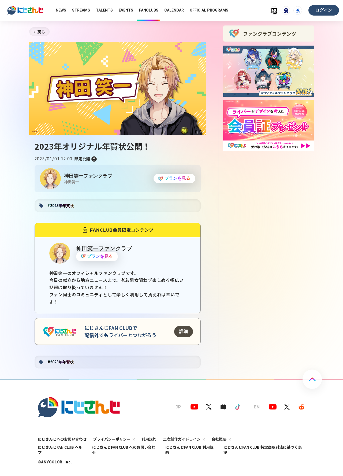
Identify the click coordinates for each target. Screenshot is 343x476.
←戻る (39, 31)
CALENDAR (174, 10)
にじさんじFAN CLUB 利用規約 (189, 449)
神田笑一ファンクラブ (88, 176)
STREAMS (81, 10)
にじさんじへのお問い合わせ (62, 439)
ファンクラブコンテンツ (269, 33)
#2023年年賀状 (60, 206)
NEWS (61, 10)
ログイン (323, 10)
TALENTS (104, 10)
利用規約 (148, 439)
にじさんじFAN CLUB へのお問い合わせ (123, 449)
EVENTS (126, 10)
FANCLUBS (148, 10)
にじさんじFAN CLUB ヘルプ (60, 449)
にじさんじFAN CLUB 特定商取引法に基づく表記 (262, 449)
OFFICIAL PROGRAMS (209, 10)
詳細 (183, 331)
